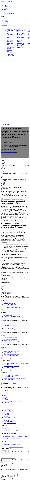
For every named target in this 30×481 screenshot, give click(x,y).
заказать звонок (5, 25)
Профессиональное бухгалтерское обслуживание (16, 317)
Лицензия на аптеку (9, 364)
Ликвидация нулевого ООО (10, 36)
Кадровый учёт (8, 315)
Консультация (4, 152)
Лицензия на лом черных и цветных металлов (16, 363)
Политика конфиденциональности (13, 401)
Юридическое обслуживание (11, 355)
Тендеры (6, 416)
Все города (6, 402)
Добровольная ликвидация (10, 47)
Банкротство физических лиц (11, 351)
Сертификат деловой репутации (12, 329)
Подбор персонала (8, 421)
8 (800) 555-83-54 (9, 13)
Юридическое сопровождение (11, 354)
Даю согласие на (15, 451)
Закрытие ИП (10, 52)
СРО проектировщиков (10, 304)
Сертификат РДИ (8, 328)
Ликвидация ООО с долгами (10, 44)
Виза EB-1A (20, 33)
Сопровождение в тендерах (11, 337)
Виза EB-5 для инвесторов (21, 46)
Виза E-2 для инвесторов (20, 41)
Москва (13, 436)
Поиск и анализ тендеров (10, 339)
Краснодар (7, 436)
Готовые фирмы (8, 420)
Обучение (13, 382)
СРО (26, 29)
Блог (5, 5)
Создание (6, 441)
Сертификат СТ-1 (8, 327)
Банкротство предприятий (10, 54)
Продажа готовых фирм (10, 423)
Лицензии (6, 413)
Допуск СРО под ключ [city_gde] (12, 307)
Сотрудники (7, 6)
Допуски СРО (7, 411)
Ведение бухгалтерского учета (12, 316)
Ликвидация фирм (8, 29)
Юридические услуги (9, 417)
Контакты (6, 8)
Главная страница (5, 382)
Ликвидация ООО (8, 376)
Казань (2, 436)
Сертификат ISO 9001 (9, 325)
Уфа (26, 436)
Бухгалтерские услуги (9, 418)
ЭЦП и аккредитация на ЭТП (11, 342)
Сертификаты (7, 414)
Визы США (17, 29)
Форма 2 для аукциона (9, 340)
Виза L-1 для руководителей (21, 43)
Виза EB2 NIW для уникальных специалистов (21, 36)
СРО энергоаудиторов (9, 303)
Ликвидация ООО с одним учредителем (10, 40)
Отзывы (6, 9)
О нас (5, 395)
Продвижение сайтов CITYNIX (12, 444)
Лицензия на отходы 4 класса (11, 366)
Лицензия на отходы (9, 367)
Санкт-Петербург (20, 436)
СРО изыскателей (8, 305)
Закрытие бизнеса (9, 50)
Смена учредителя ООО (10, 352)
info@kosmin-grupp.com (10, 433)
